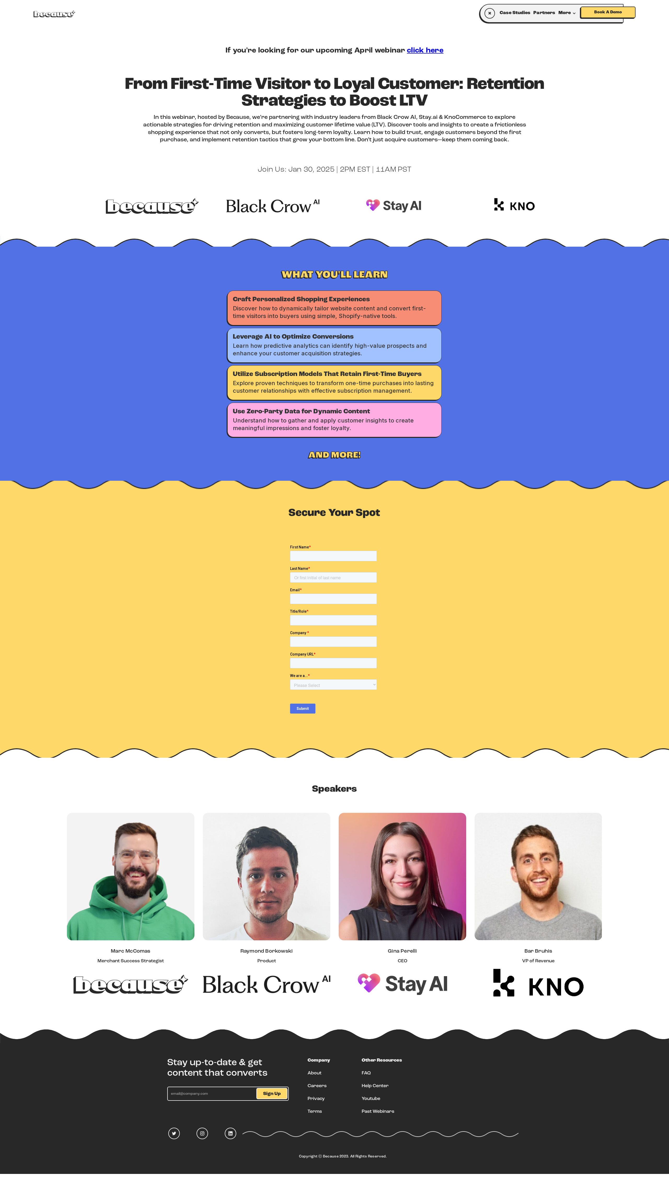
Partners (544, 13)
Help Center (375, 1086)
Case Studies (515, 13)
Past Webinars (378, 1111)
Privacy (316, 1099)
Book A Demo (608, 12)
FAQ (366, 1073)
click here (425, 50)
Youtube (371, 1099)
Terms (315, 1111)
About (314, 1073)
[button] (568, 13)
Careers (317, 1086)
